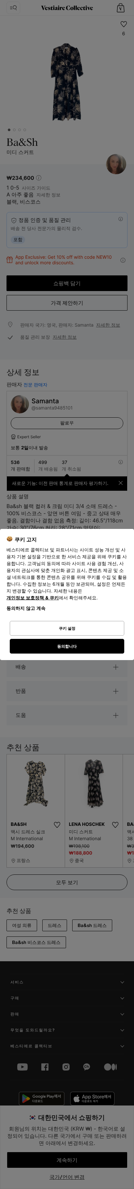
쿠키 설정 (67, 628)
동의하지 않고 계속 (26, 608)
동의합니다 (67, 646)
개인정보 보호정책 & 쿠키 (33, 597)
